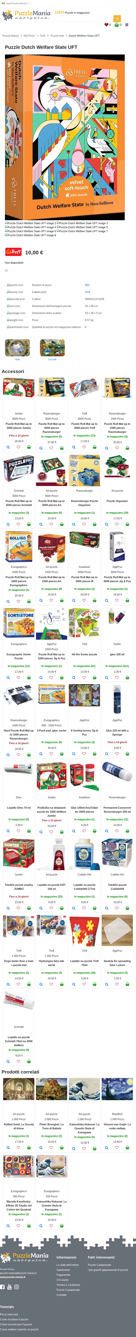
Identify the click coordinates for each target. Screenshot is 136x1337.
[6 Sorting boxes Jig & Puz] (73, 754)
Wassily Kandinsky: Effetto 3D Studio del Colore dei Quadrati (19, 1205)
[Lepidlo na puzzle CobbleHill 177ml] (73, 908)
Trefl (42, 35)
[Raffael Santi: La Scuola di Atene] (8, 1148)
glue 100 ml (117, 654)
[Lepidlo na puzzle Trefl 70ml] (73, 984)
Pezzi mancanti (9, 1314)
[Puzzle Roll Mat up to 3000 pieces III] (73, 601)
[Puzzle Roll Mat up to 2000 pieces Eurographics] (8, 602)
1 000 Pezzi (19, 955)
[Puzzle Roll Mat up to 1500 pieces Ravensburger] (106, 448)
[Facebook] (2, 1288)
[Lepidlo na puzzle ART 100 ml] (41, 908)
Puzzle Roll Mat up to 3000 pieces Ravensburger (51, 427)
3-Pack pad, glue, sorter (52, 730)
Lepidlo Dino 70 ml (19, 807)
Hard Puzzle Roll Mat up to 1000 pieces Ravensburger (19, 734)
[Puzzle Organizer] (106, 524)
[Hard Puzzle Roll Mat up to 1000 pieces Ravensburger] (8, 755)
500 (87, 285)
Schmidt (19, 490)
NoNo (117, 644)
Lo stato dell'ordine (68, 1265)
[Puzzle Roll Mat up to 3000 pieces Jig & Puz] (106, 601)
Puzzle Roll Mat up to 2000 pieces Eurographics (19, 581)
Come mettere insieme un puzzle (19, 1329)
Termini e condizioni (68, 1285)
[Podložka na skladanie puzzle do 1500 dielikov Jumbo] (41, 832)
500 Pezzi (29, 35)
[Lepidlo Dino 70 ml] (8, 831)
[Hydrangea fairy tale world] (41, 984)
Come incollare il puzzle (14, 1319)
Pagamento (63, 1275)
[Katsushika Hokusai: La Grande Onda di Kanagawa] (73, 1149)
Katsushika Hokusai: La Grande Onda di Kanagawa (84, 1128)
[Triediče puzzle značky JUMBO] (8, 908)
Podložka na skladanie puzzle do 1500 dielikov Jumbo (51, 811)
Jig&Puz (117, 567)
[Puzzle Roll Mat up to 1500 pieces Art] (41, 601)
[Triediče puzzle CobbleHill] (106, 908)
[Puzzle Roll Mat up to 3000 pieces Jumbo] (8, 447)
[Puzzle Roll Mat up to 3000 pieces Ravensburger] (41, 448)
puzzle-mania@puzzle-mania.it (18, 1273)
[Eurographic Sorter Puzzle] (8, 678)
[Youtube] (9, 1288)
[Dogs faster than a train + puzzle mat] (8, 984)
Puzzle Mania (10, 35)
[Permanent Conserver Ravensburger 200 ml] (106, 831)
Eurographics (19, 567)
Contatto (62, 1295)
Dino (19, 797)
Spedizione (63, 1269)
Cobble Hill (84, 874)
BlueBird (117, 1114)
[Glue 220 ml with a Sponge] (106, 754)
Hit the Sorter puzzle (84, 654)
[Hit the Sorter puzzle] (73, 678)
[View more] (18, 396)
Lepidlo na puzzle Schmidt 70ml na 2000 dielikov (19, 1041)
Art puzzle (52, 490)
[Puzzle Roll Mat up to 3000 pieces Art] (41, 524)
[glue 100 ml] (106, 678)
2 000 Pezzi (19, 1119)
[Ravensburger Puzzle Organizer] (73, 524)
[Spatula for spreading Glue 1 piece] (106, 984)
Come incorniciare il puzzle (16, 1324)
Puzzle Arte (57, 35)
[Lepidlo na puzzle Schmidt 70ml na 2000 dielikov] (8, 1062)
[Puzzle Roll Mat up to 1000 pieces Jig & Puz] (41, 678)
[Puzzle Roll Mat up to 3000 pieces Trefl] (73, 447)
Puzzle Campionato (68, 1289)
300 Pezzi (19, 1196)
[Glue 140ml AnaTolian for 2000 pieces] (73, 831)
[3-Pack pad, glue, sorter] (41, 754)
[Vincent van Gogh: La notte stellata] (106, 1148)
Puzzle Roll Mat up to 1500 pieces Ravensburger (117, 427)
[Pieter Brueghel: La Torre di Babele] (41, 1148)
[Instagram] (16, 1288)
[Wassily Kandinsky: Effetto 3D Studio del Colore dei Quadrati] (8, 1226)
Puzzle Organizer (117, 501)
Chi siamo (62, 1279)
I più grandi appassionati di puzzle (108, 1269)
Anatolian (84, 567)
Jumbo (19, 413)
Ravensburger (51, 413)
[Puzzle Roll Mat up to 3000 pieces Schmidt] (8, 524)
